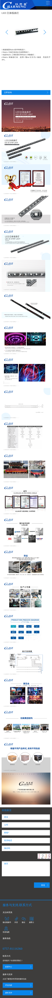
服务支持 (8, 993)
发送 (43, 885)
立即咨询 (8, 92)
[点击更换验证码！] (44, 856)
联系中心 (8, 967)
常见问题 (8, 985)
